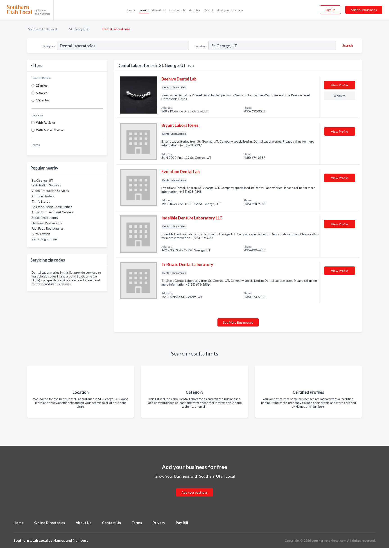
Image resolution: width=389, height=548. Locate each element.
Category (48, 46)
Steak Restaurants (45, 217)
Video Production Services (50, 190)
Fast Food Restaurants (47, 228)
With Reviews (46, 122)
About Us (159, 10)
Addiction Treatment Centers (53, 212)
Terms (136, 522)
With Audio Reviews (50, 130)
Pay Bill (209, 10)
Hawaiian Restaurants (47, 223)
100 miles (42, 100)
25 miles (41, 85)
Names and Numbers (70, 540)
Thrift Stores (41, 201)
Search (144, 10)
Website (339, 96)
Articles (194, 10)
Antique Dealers (43, 196)
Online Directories (49, 522)
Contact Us (177, 10)
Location (200, 46)
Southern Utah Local (42, 29)
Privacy (159, 522)
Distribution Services (46, 185)
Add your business (230, 10)
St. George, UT (79, 29)
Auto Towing (41, 234)
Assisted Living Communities (52, 207)
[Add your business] (194, 487)
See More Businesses (238, 322)
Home (131, 10)
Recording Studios (44, 239)
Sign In (330, 10)
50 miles (41, 93)
